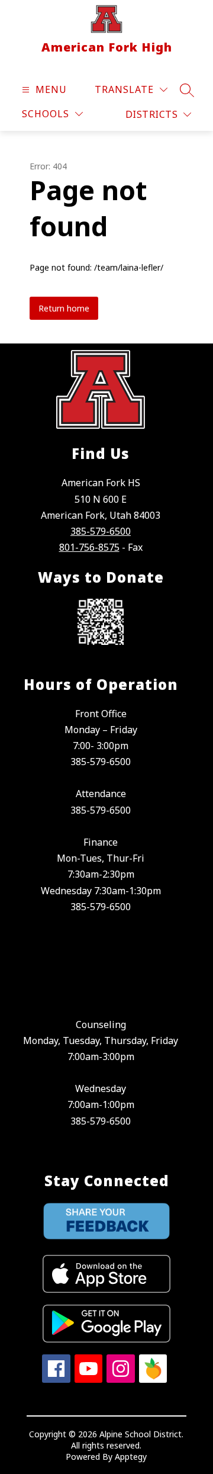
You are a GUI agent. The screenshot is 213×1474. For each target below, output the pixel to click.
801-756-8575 (89, 547)
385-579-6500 (100, 531)
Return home (63, 308)
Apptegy (131, 1456)
